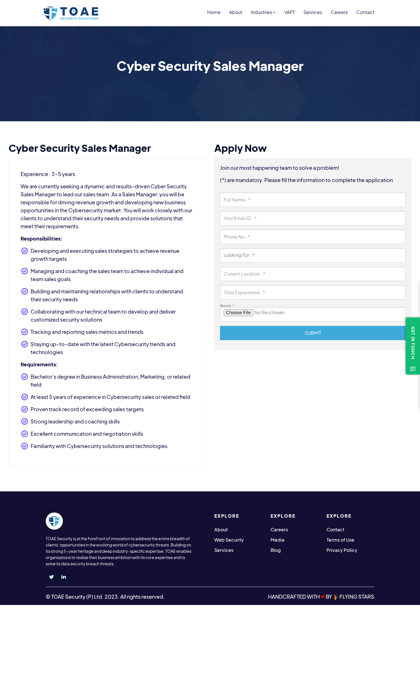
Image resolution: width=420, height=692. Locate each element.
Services (312, 12)
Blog (276, 550)
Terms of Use (340, 540)
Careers (339, 12)
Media (277, 540)
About (235, 12)
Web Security (229, 540)
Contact (365, 12)
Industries (262, 12)
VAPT (289, 12)
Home (214, 12)
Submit (313, 333)
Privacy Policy (342, 550)
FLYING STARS (356, 596)
